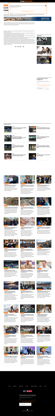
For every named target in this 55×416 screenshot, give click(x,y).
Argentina (6, 289)
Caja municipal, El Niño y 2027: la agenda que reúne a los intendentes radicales (10, 357)
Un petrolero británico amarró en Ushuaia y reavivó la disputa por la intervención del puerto (10, 292)
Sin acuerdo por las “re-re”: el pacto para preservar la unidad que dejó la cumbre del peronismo (27, 357)
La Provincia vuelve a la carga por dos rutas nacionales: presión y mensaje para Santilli (27, 208)
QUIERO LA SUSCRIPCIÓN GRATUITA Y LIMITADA (44, 85)
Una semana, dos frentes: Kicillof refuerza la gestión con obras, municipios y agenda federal (44, 357)
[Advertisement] (20, 27)
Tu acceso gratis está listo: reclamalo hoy (42, 79)
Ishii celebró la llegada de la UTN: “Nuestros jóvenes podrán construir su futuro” (27, 292)
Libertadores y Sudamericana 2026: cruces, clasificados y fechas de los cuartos (18, 146)
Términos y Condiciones (34, 386)
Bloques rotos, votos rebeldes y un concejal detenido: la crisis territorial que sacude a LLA (27, 271)
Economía (6, 205)
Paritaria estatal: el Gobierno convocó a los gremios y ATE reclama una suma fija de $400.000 (27, 315)
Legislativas (23, 183)
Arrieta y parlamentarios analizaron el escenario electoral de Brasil (43, 185)
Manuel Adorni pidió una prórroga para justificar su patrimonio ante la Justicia (43, 336)
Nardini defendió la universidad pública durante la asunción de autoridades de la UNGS (44, 228)
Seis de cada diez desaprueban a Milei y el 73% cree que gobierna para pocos (43, 207)
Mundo (45, 386)
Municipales (6, 183)
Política (38, 183)
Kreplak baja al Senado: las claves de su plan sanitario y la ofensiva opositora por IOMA (27, 186)
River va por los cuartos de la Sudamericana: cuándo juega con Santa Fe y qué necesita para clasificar (19, 137)
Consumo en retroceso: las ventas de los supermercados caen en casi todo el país (11, 207)
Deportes (5, 5)
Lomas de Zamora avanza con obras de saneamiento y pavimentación (43, 250)
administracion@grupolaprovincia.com (27, 410)
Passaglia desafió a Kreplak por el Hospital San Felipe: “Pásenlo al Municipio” (42, 271)
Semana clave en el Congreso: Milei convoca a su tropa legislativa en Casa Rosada (27, 250)
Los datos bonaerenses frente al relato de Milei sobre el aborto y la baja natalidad (27, 228)
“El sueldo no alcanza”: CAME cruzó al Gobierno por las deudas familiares (41, 52)
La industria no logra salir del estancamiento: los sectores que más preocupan (10, 315)
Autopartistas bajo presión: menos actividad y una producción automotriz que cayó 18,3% (27, 336)
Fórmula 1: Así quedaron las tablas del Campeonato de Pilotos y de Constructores (43, 137)
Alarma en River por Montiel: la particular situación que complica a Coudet (19, 155)
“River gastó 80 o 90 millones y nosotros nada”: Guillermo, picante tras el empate (43, 128)
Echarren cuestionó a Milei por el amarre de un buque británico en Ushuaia (43, 292)
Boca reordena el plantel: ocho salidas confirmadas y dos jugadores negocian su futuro (43, 146)
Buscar (10, 386)
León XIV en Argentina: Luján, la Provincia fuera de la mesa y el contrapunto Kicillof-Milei (42, 315)
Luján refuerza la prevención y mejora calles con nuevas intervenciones (10, 185)
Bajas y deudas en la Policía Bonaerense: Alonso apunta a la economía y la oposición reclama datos (11, 228)
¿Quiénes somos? (21, 386)
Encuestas (39, 205)
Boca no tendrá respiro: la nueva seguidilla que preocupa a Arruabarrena (19, 128)
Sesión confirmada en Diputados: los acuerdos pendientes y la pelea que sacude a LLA (10, 336)
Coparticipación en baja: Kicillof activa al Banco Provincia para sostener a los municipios (11, 250)
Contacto (27, 386)
